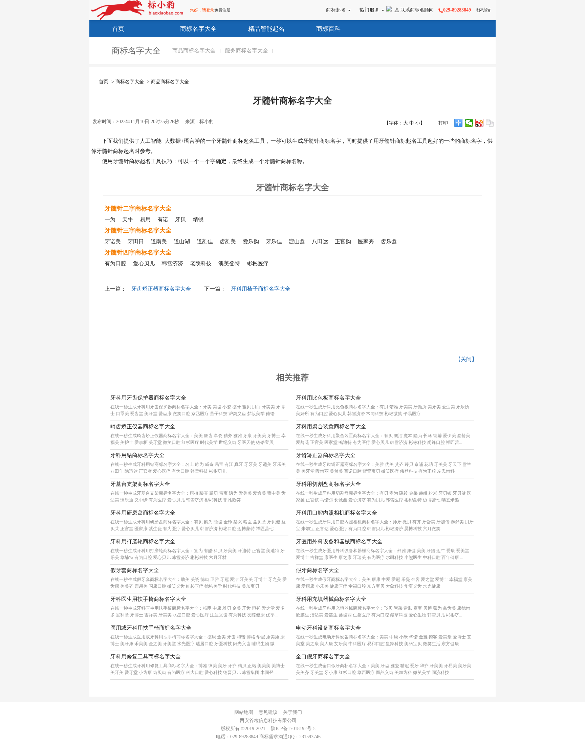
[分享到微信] (469, 123)
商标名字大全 (198, 28)
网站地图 (243, 712)
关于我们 (292, 712)
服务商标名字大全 (246, 50)
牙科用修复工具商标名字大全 (145, 656)
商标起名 (337, 10)
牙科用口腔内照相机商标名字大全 (336, 513)
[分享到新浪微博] (479, 123)
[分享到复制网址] (490, 123)
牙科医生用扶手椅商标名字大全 (148, 599)
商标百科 (328, 28)
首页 (118, 28)
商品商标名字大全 (194, 50)
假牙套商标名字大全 (134, 570)
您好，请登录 (202, 10)
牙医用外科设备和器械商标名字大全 (339, 541)
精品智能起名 (266, 28)
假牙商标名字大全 (317, 570)
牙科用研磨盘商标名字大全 (142, 513)
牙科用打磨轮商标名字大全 (142, 541)
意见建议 (268, 712)
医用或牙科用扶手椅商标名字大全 (151, 628)
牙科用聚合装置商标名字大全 (331, 426)
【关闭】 (466, 359)
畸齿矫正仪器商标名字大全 (142, 426)
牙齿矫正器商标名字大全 (161, 289)
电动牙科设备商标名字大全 (328, 628)
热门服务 (371, 10)
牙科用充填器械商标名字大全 (331, 599)
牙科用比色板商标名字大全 (328, 398)
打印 (443, 123)
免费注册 (222, 10)
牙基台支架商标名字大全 (140, 484)
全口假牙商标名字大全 (323, 656)
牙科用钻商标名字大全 (137, 455)
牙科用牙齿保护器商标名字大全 (148, 398)
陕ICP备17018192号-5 (293, 728)
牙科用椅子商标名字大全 (260, 289)
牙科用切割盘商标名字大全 (328, 484)
